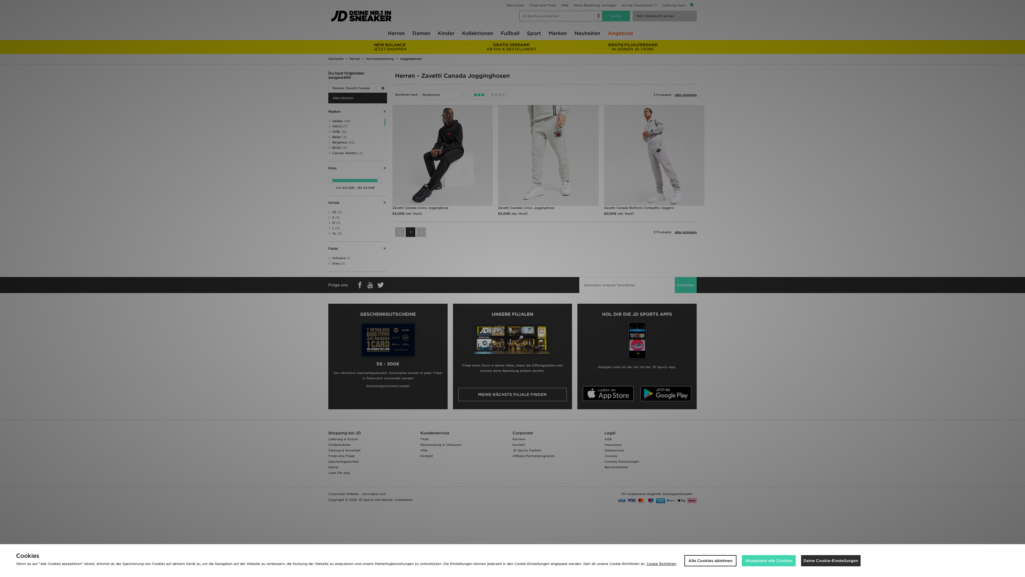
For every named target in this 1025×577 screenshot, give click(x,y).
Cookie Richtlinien (661, 564)
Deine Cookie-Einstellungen (830, 561)
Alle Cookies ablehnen (710, 561)
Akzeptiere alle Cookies (768, 561)
